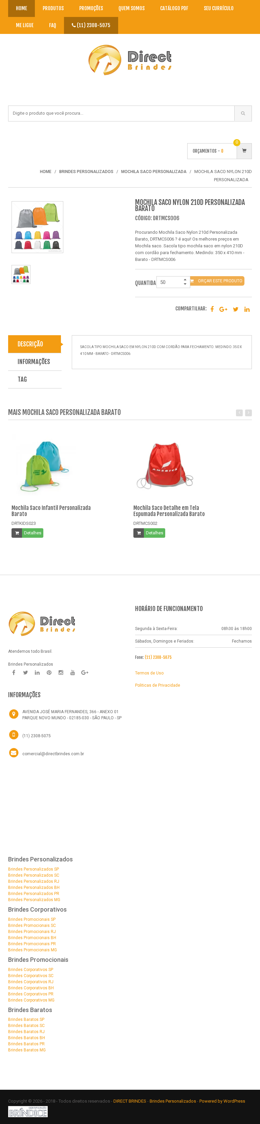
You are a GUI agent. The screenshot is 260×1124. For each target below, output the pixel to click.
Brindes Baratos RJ (26, 1031)
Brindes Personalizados (173, 1101)
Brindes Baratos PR (26, 1044)
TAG (22, 379)
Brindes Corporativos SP (30, 969)
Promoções (91, 8)
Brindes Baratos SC (26, 1025)
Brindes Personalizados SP (33, 869)
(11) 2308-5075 (93, 25)
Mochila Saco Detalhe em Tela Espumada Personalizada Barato (169, 510)
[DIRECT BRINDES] (42, 623)
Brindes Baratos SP (26, 1019)
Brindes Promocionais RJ (32, 931)
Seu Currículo (219, 8)
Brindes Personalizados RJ (33, 881)
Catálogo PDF (174, 8)
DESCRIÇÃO (30, 344)
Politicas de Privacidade (157, 685)
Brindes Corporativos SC (30, 975)
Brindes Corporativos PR (30, 994)
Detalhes (32, 532)
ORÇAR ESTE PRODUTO (219, 281)
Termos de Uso (149, 673)
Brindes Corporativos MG (31, 1000)
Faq (52, 25)
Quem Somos (131, 8)
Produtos (53, 8)
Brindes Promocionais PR (32, 943)
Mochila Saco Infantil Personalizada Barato (51, 510)
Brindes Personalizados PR (33, 893)
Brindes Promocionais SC (32, 925)
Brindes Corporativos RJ (30, 981)
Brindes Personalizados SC (33, 875)
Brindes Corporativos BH (31, 988)
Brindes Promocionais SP (32, 919)
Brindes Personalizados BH (34, 887)
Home (21, 8)
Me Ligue (25, 25)
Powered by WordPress (222, 1101)
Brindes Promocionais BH (32, 937)
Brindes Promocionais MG (32, 950)
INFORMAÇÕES (34, 361)
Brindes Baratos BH (26, 1037)
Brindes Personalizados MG (34, 899)
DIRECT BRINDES (129, 1101)
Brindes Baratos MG (27, 1050)
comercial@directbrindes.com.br (53, 753)
